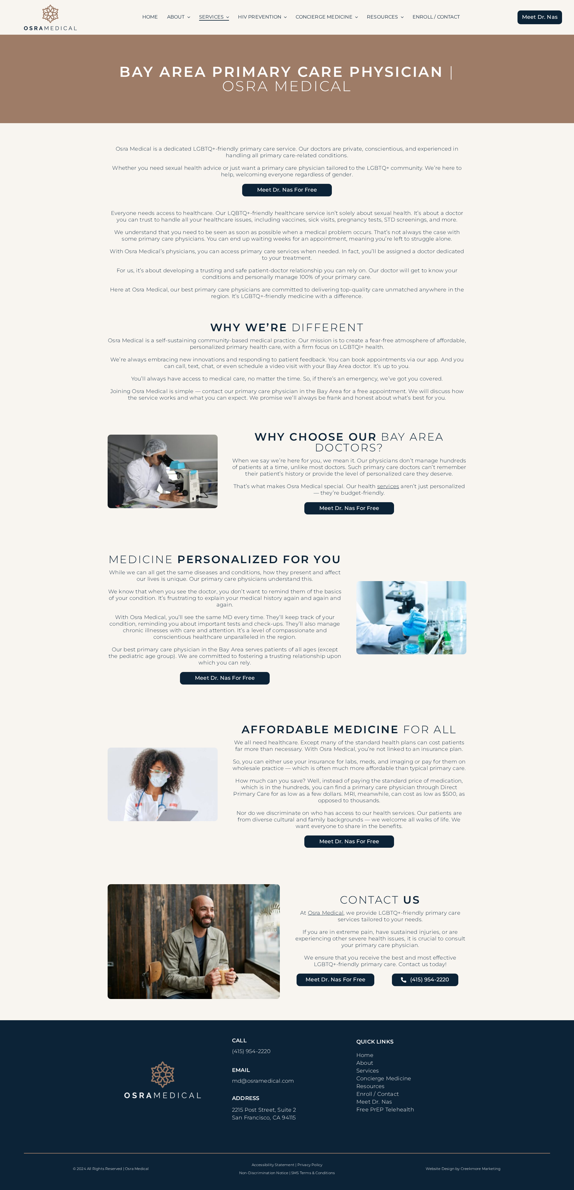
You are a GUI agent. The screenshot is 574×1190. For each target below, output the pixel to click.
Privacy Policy (310, 1164)
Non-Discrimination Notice (263, 1173)
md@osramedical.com (263, 1081)
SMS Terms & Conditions (313, 1173)
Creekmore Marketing (481, 1168)
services (388, 486)
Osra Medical (326, 913)
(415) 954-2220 (251, 1051)
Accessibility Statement (273, 1164)
